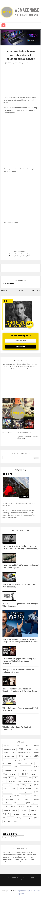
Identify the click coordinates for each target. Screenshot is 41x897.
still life (30, 806)
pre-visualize (8, 799)
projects (26, 799)
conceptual (7, 770)
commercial (25, 767)
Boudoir (6, 746)
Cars (26, 746)
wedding (27, 818)
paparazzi (7, 792)
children (6, 767)
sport (34, 803)
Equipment (16, 877)
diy (35, 770)
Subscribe (20, 346)
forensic (23, 778)
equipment (13, 774)
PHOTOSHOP (31, 877)
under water (32, 814)
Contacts (20, 879)
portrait (25, 796)
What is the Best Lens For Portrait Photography (16, 728)
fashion (33, 774)
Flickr (6, 753)
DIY (24, 877)
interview (27, 781)
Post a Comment (9, 283)
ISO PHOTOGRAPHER (24, 753)
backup (9, 763)
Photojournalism (9, 756)
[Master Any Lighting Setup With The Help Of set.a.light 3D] (20, 37)
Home (21, 290)
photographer (25, 792)
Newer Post (4, 290)
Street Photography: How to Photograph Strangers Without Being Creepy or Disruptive (19, 660)
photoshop (7, 796)
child (31, 763)
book (20, 763)
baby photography (30, 760)
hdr (35, 778)
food (10, 778)
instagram (11, 781)
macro (6, 788)
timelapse (15, 814)
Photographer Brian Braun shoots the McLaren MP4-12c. (18, 670)
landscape (7, 785)
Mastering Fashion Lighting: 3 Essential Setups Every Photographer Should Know (19, 640)
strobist (33, 810)
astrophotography (10, 760)
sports (13, 806)
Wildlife (28, 756)
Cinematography (9, 749)
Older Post (36, 290)
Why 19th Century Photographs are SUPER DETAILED (20, 709)
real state (7, 803)
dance (24, 770)
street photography (10, 810)
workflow (7, 821)
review (21, 803)
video (11, 818)
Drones (29, 749)
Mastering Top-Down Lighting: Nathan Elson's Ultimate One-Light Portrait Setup (20, 547)
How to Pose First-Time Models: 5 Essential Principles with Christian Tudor (19, 690)
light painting (26, 785)
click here (21, 438)
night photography (25, 788)
